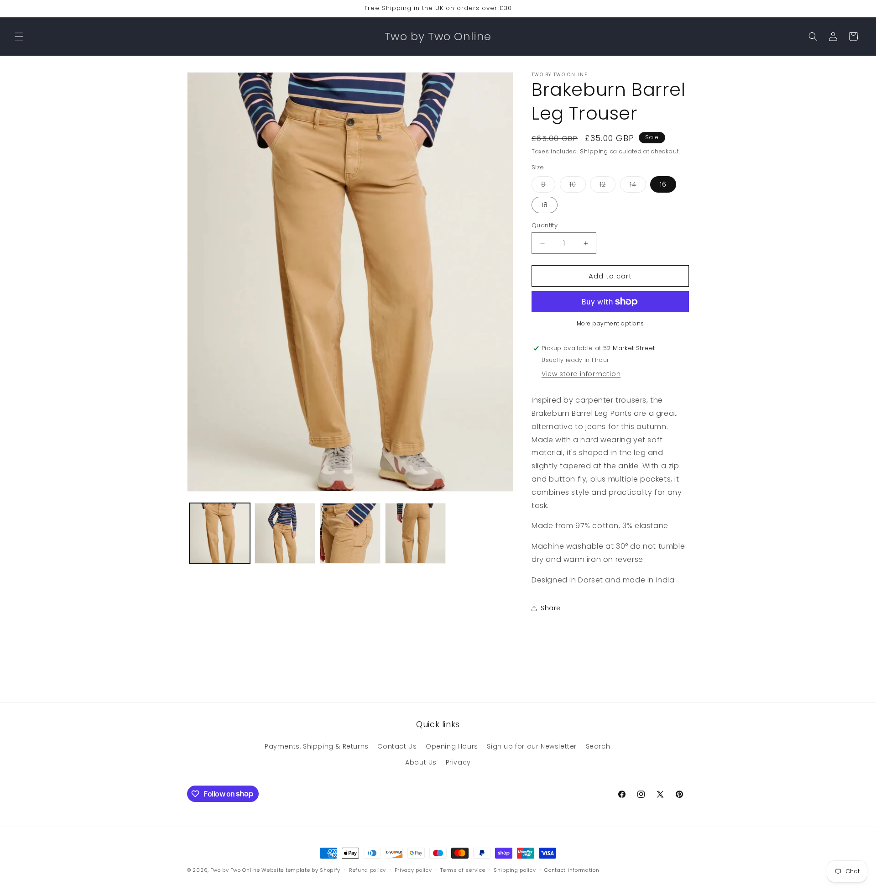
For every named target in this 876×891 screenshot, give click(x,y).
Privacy (458, 762)
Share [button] (551, 608)
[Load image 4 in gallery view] (415, 533)
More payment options (610, 323)
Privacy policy (413, 869)
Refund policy (367, 869)
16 (663, 184)
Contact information (571, 869)
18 (544, 205)
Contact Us (397, 746)
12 (607, 186)
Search (598, 746)
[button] (19, 36)
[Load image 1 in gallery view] (219, 533)
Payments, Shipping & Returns (317, 746)
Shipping (594, 151)
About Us (421, 762)
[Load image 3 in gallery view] (350, 533)
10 (577, 186)
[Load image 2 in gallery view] (285, 533)
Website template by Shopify (300, 870)
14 (638, 186)
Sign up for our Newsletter (532, 746)
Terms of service (462, 869)
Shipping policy (515, 869)
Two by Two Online (235, 870)
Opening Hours (452, 746)
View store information (581, 373)
